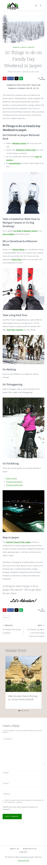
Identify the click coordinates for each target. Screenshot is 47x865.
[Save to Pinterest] (5, 78)
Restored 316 (23, 860)
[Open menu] (36, 5)
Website (6, 794)
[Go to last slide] (9, 682)
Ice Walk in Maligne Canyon (25, 231)
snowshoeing (15, 163)
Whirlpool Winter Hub (26, 150)
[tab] (19, 710)
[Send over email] (21, 78)
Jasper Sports (11, 478)
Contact (23, 852)
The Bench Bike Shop (14, 485)
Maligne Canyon (19, 143)
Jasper (6, 617)
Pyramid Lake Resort (14, 482)
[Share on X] (16, 78)
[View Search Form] (40, 5)
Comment (7, 739)
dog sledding (8, 234)
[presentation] (23, 674)
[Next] (38, 682)
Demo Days (17, 259)
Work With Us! (30, 849)
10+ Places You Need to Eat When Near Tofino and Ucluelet (35, 631)
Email (6, 783)
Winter (31, 47)
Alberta (16, 47)
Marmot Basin (19, 249)
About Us (14, 849)
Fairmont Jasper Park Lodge (18, 542)
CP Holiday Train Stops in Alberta (12, 629)
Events (24, 47)
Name (6, 773)
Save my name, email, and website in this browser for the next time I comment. (24, 801)
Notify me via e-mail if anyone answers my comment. (20, 808)
